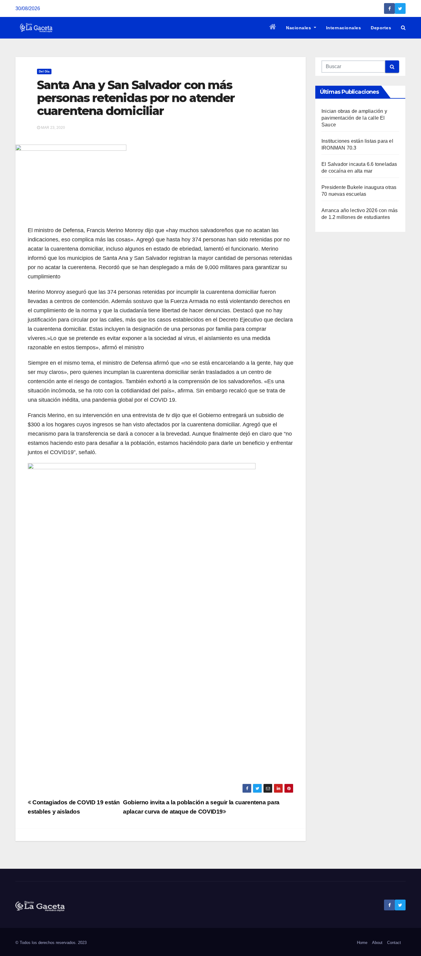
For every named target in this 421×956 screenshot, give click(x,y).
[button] (403, 27)
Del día (44, 71)
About (377, 942)
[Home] (272, 28)
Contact (394, 942)
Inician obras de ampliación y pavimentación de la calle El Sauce (354, 118)
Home (362, 942)
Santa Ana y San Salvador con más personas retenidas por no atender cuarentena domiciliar (136, 98)
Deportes (381, 27)
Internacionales (343, 27)
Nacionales (299, 27)
